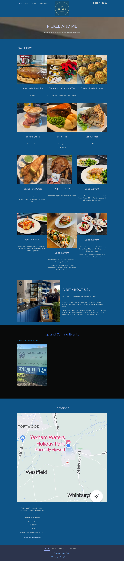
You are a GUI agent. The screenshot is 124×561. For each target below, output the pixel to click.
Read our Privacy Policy (62, 553)
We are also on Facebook (32, 538)
